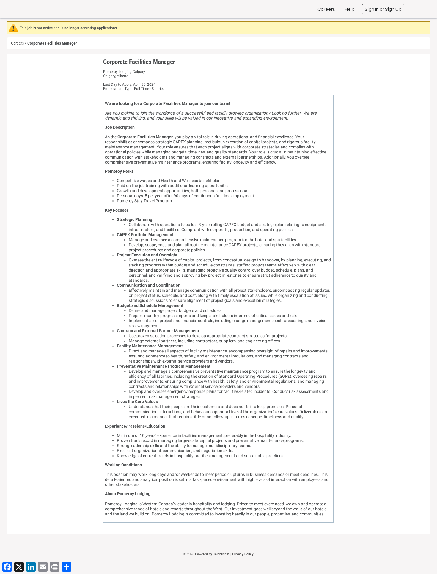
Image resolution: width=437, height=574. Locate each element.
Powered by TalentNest (212, 554)
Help (350, 9)
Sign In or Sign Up (383, 9)
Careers (326, 9)
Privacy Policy (243, 554)
